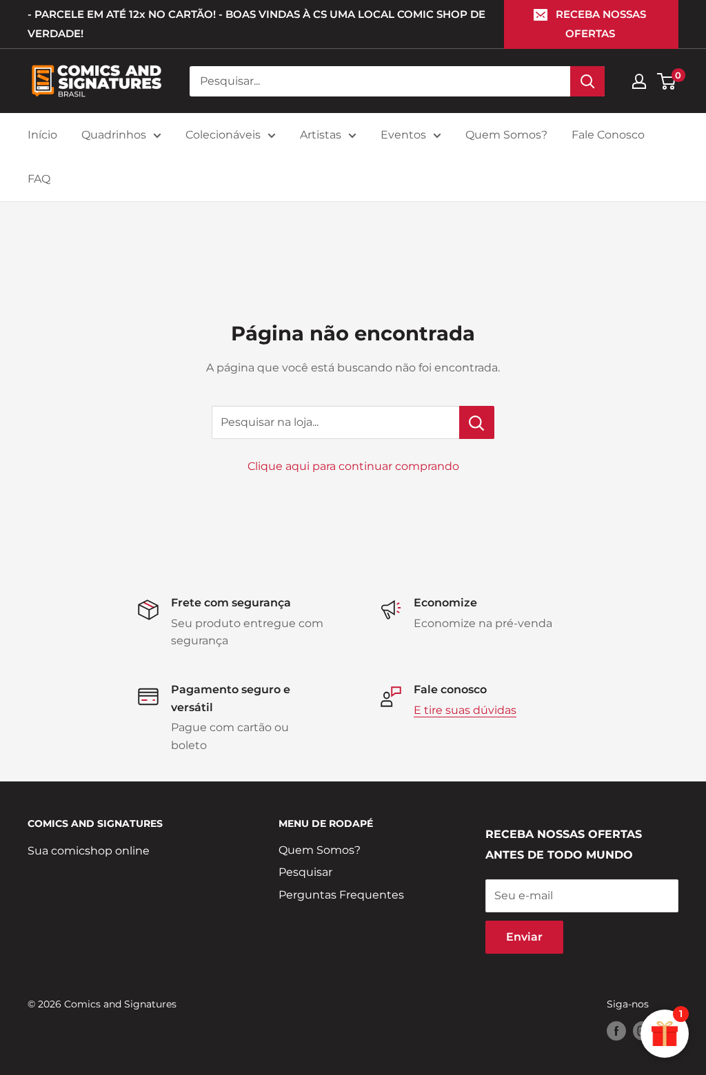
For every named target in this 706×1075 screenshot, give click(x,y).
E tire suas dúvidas (465, 710)
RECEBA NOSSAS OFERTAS (601, 24)
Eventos (403, 134)
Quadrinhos (113, 134)
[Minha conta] (639, 81)
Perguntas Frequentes (341, 894)
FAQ (39, 178)
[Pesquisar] (587, 81)
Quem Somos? (506, 134)
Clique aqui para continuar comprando (353, 466)
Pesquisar (305, 872)
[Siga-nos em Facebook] (616, 1030)
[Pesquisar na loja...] (476, 422)
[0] (667, 81)
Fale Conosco (608, 134)
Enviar (524, 936)
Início (42, 134)
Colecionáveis (223, 134)
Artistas (320, 134)
